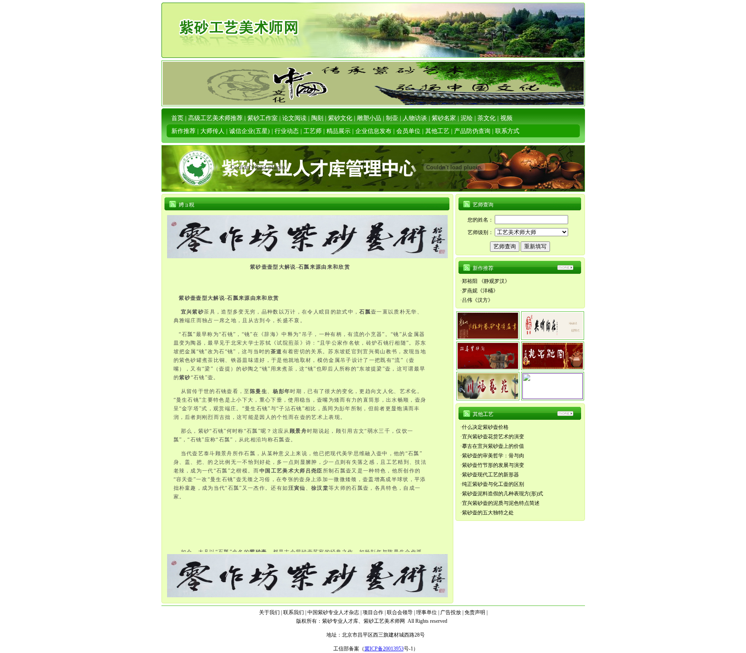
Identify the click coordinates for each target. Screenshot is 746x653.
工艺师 (312, 131)
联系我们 (293, 612)
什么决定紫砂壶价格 (485, 427)
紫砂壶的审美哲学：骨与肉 (493, 456)
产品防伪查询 (472, 131)
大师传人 (212, 131)
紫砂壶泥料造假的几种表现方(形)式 (502, 494)
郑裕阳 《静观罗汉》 (486, 281)
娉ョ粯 (186, 205)
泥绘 (467, 118)
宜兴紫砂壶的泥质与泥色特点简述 (501, 503)
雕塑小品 (369, 118)
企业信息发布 (373, 131)
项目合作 (373, 612)
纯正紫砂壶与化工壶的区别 (493, 484)
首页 (177, 118)
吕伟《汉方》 (477, 300)
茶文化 (486, 118)
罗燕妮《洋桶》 (480, 291)
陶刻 (317, 118)
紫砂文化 (340, 118)
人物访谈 (415, 118)
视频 (506, 118)
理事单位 (426, 612)
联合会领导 (400, 612)
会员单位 (408, 131)
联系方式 (507, 131)
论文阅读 (294, 118)
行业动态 (287, 131)
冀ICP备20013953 (384, 649)
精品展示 (338, 131)
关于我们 (269, 612)
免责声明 (475, 612)
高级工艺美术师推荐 (215, 118)
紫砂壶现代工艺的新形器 (490, 475)
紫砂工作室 (262, 118)
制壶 (392, 118)
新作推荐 (183, 131)
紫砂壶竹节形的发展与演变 (493, 465)
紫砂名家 (444, 118)
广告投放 (450, 612)
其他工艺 (437, 131)
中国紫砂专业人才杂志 (333, 612)
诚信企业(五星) (249, 131)
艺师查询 (483, 205)
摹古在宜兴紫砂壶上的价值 (493, 446)
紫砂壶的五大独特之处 (488, 513)
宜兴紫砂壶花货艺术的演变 (493, 437)
